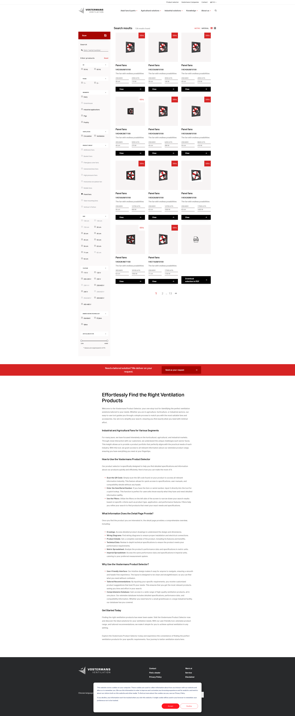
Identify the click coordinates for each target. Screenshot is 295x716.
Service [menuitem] (188, 673)
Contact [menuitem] (205, 2)
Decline (189, 706)
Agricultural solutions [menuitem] (150, 10)
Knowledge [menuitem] (191, 10)
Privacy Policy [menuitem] (155, 677)
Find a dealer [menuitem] (154, 673)
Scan (84, 35)
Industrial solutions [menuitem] (173, 10)
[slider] (81, 341)
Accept (170, 706)
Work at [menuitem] (188, 668)
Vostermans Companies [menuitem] (190, 2)
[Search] (216, 10)
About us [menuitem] (205, 10)
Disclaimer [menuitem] (190, 677)
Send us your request (174, 370)
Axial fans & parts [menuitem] (128, 10)
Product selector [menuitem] (172, 2)
